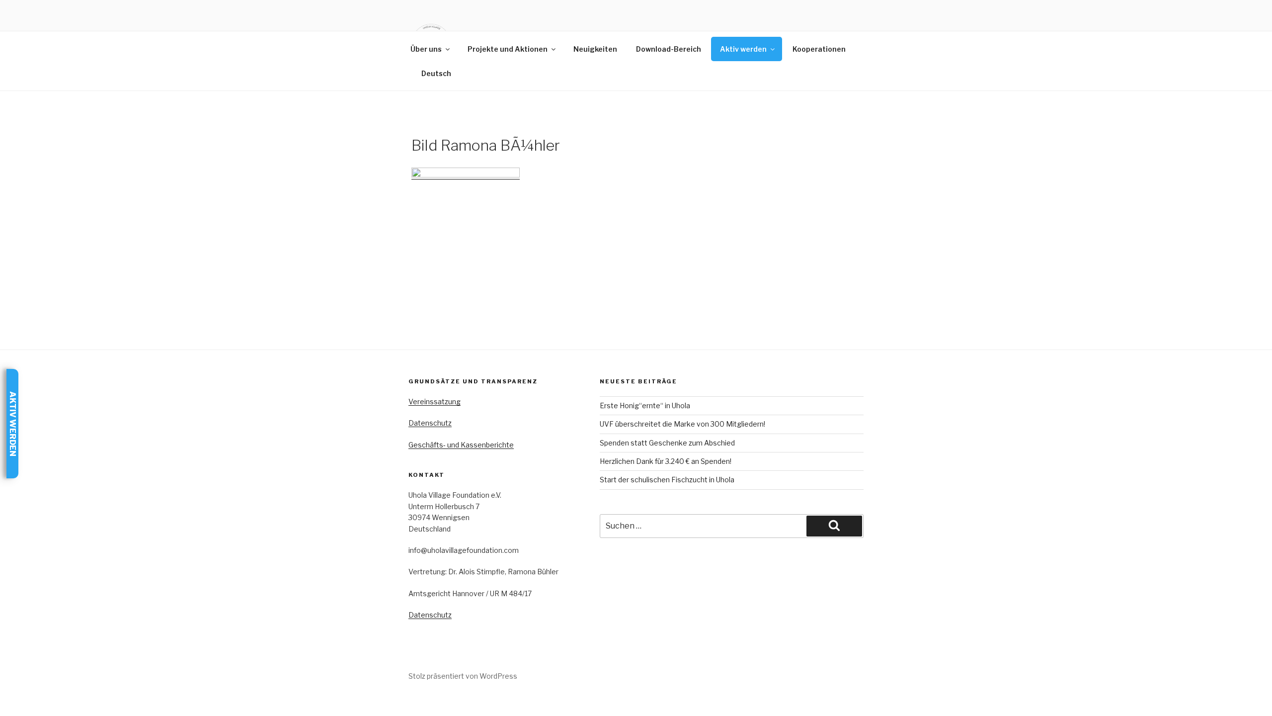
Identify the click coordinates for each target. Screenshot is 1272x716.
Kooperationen (819, 49)
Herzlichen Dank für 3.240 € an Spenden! (665, 461)
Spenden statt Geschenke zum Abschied (667, 443)
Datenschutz (430, 423)
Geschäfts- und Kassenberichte (461, 445)
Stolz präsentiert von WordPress (462, 676)
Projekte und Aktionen (508, 49)
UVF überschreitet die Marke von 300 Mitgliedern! (682, 424)
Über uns (426, 49)
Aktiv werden (743, 49)
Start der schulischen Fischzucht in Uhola (667, 479)
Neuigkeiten (595, 49)
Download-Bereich (668, 49)
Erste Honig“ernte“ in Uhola (645, 405)
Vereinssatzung (434, 401)
